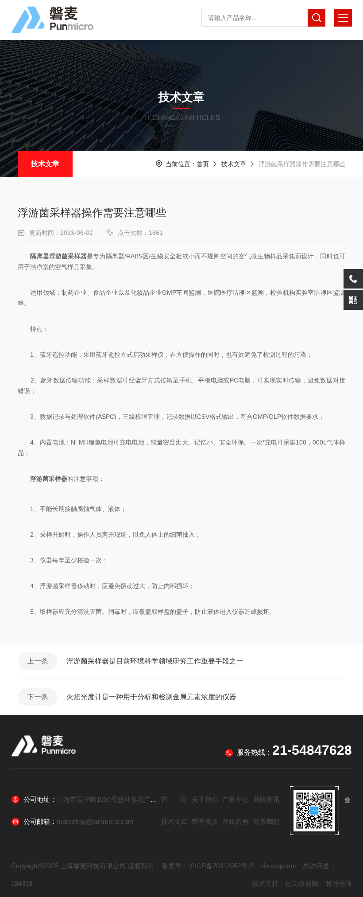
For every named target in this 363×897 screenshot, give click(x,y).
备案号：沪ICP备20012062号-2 (207, 866)
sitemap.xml (278, 866)
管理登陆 (338, 883)
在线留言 (235, 821)
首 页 (174, 799)
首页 (203, 164)
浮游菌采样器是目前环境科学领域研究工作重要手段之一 (154, 661)
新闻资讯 (266, 799)
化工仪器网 (301, 883)
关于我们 (205, 799)
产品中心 (235, 799)
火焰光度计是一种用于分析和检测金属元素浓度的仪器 (151, 697)
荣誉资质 (205, 821)
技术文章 (45, 164)
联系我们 (266, 821)
